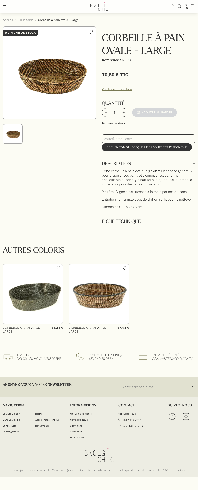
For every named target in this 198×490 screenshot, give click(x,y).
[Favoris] (192, 7)
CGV (165, 470)
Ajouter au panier (157, 112)
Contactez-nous (79, 419)
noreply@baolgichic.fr (134, 426)
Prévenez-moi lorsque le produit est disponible (147, 147)
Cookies (180, 470)
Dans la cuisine (11, 419)
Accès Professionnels (47, 419)
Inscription (76, 431)
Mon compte (77, 437)
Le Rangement (11, 431)
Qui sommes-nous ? (81, 413)
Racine (39, 413)
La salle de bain (11, 413)
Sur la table (9, 425)
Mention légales (63, 470)
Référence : (111, 60)
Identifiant (76, 425)
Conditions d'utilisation (96, 470)
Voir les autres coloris (117, 89)
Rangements (42, 425)
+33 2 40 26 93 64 (101, 358)
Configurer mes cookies (29, 470)
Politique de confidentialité (137, 470)
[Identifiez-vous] (173, 7)
